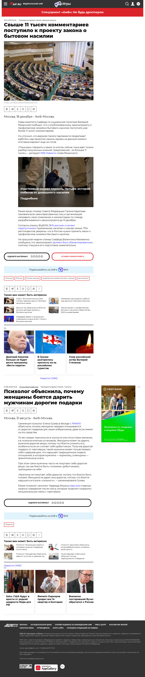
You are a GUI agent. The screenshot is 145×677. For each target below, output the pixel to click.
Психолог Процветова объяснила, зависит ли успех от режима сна (31, 555)
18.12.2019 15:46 (10, 20)
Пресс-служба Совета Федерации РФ (20, 102)
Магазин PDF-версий (118, 625)
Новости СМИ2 (48, 378)
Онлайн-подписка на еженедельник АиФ (73, 625)
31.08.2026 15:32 (10, 387)
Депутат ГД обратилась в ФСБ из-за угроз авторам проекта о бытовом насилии (31, 310)
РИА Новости (48, 153)
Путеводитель (43, 628)
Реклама (23, 625)
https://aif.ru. (27, 654)
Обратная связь (27, 628)
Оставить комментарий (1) (72, 256)
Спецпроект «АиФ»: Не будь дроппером (72, 12)
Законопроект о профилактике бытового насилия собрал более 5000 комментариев (75, 310)
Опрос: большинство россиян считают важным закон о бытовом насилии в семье (31, 301)
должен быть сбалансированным (72, 242)
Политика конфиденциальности (32, 659)
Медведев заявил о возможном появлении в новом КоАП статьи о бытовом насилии (31, 319)
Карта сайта (58, 628)
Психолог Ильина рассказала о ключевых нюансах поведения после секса (30, 547)
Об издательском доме (41, 625)
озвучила (74, 485)
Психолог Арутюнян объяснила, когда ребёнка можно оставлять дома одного (75, 547)
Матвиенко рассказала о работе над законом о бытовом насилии (75, 300)
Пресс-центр (100, 625)
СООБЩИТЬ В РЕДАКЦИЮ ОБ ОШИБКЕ (82, 628)
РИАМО (76, 423)
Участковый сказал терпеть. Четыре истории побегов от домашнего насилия (55, 190)
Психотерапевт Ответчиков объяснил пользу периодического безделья (73, 556)
